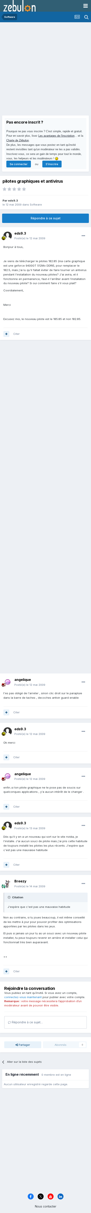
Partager (24, 1044)
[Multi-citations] (6, 334)
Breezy (20, 881)
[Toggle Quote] (9, 897)
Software (36, 204)
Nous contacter (45, 1206)
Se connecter (19, 164)
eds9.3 (13, 200)
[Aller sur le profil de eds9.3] (7, 236)
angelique (22, 679)
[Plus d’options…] (83, 235)
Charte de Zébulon (17, 140)
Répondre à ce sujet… (27, 1022)
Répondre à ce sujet (46, 218)
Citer (16, 333)
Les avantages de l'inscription (56, 135)
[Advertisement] (45, 69)
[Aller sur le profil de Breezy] (7, 884)
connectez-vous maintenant (23, 997)
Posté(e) (29, 238)
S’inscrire (52, 164)
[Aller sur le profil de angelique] (7, 682)
